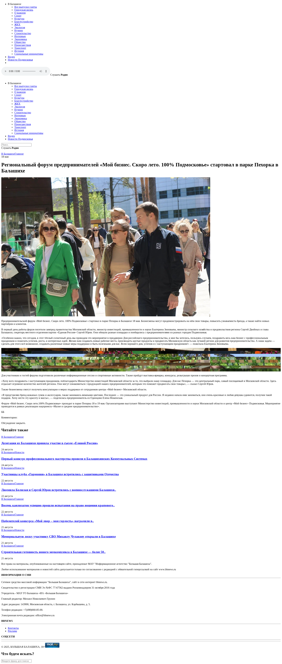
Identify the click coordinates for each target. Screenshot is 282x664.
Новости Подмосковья (20, 59)
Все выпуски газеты (25, 7)
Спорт (17, 15)
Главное (19, 153)
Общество (20, 42)
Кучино (18, 30)
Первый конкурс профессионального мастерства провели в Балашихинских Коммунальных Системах (74, 458)
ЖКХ (17, 24)
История (19, 51)
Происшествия (22, 45)
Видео (11, 56)
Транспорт (20, 48)
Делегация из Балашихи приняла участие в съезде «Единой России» (49, 443)
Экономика (20, 39)
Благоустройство (23, 21)
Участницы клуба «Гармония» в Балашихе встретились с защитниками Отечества (60, 474)
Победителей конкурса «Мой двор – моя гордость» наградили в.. (47, 521)
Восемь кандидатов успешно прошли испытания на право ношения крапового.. (58, 505)
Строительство (22, 33)
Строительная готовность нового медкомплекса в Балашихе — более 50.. (53, 552)
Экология (19, 27)
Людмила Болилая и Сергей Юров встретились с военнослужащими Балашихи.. (58, 490)
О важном (20, 12)
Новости (19, 452)
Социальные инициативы (28, 53)
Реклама (12, 631)
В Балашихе (8, 153)
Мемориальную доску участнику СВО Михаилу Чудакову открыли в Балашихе (58, 536)
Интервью (20, 36)
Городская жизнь (23, 9)
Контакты (13, 628)
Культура (19, 18)
